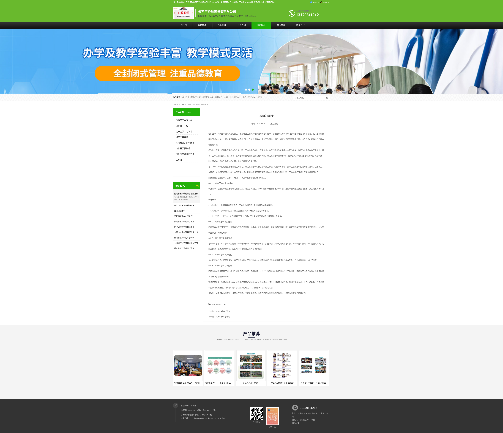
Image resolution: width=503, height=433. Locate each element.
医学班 (179, 160)
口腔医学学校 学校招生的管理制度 (282, 383)
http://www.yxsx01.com (217, 304)
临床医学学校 (182, 137)
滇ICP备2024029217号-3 (207, 410)
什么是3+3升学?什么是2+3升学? (251, 383)
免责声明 (203, 418)
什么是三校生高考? (188, 383)
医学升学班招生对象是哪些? (219, 383)
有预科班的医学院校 (185, 143)
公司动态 (261, 25)
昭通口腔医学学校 (223, 311)
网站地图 (221, 418)
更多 (197, 186)
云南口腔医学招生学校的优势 (314, 383)
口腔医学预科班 (183, 148)
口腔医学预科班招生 (185, 154)
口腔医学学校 (182, 126)
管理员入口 (212, 418)
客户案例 (281, 25)
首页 (184, 105)
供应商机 (202, 25)
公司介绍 (241, 25)
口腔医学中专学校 (184, 120)
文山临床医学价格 (223, 317)
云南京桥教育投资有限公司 (191, 415)
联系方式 (300, 25)
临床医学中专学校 (184, 132)
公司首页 (182, 25)
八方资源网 (195, 418)
